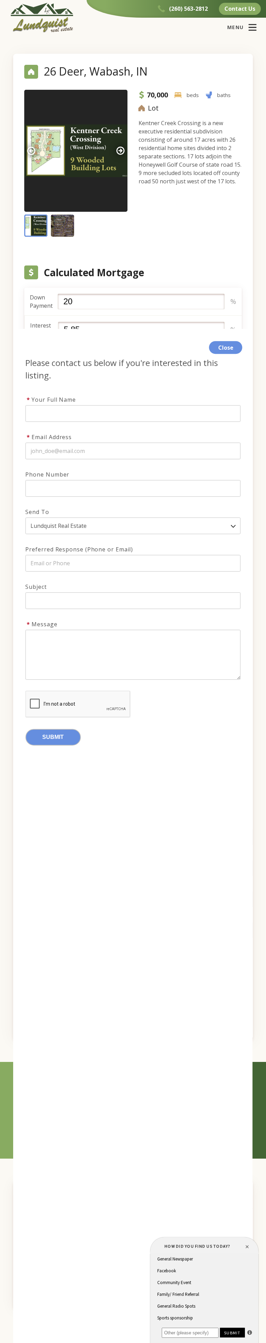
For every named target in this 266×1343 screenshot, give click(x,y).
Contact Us (239, 8)
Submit (53, 737)
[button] (120, 151)
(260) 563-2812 (188, 8)
